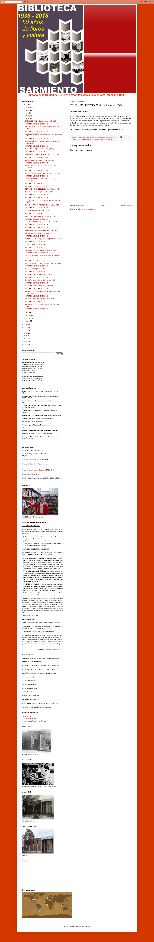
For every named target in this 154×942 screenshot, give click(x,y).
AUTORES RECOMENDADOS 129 (36, 260)
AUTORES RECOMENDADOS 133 (36, 236)
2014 (26, 330)
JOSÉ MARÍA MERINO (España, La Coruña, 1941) (41, 222)
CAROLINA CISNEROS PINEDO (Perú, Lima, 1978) (42, 230)
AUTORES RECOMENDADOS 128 (36, 266)
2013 (26, 333)
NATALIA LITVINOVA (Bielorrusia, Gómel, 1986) (40, 216)
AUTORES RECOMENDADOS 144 (36, 170)
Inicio (103, 206)
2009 (26, 344)
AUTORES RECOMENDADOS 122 (36, 301)
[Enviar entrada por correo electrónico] (120, 137)
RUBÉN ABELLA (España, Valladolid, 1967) (39, 233)
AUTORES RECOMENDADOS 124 (36, 288)
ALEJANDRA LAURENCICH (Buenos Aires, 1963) (41, 250)
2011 (26, 339)
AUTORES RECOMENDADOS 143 (36, 176)
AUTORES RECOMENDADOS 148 (36, 146)
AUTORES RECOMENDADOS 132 (36, 242)
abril (27, 312)
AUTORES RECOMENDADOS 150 (36, 131)
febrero (28, 318)
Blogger (88, 926)
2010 (26, 341)
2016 (26, 324)
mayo (27, 119)
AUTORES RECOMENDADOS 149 (36, 139)
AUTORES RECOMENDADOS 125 (36, 283)
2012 (26, 336)
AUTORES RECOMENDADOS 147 (36, 152)
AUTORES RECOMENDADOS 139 (36, 197)
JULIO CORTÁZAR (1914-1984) (35, 244)
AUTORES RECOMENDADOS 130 (36, 253)
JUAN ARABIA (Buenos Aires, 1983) (37, 210)
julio (27, 113)
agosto (28, 110)
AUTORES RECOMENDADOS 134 (36, 227)
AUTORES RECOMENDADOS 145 (36, 163)
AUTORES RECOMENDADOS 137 (36, 213)
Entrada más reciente (77, 206)
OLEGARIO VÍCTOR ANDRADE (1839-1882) (40, 160)
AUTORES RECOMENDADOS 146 (36, 157)
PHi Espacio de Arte (29, 718)
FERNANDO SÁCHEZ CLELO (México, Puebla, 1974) (42, 189)
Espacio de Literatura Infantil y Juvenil (35, 721)
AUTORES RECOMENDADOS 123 (36, 296)
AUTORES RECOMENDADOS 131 (36, 247)
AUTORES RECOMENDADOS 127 (36, 272)
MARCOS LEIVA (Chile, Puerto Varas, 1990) (39, 149)
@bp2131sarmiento (33, 474)
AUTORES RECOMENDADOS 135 (36, 225)
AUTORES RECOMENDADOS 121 (36, 309)
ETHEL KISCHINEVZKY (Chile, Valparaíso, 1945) (41, 286)
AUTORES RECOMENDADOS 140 (36, 195)
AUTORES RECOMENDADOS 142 (36, 183)
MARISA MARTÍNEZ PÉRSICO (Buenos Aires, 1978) (42, 205)
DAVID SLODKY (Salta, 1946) (35, 269)
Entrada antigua (126, 206)
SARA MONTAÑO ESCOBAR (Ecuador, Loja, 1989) (42, 154)
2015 (26, 327)
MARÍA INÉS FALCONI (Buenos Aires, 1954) (39, 192)
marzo (28, 315)
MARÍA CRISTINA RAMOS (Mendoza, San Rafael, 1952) (43, 263)
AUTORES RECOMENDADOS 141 (36, 186)
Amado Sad (27, 716)
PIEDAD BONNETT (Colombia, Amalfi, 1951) (39, 299)
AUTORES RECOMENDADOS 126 (36, 277)
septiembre (29, 107)
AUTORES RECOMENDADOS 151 (36, 124)
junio (27, 116)
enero (28, 321)
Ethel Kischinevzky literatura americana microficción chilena (94, 139)
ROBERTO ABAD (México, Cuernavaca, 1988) (40, 280)
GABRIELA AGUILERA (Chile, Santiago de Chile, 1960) (43, 239)
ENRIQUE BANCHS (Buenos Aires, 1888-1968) (40, 121)
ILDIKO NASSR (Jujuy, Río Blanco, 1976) (38, 274)
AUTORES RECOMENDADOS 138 (36, 208)
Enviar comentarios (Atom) (87, 209)
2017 (26, 105)
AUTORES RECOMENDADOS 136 (36, 219)
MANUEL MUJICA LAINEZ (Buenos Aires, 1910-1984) (42, 173)
